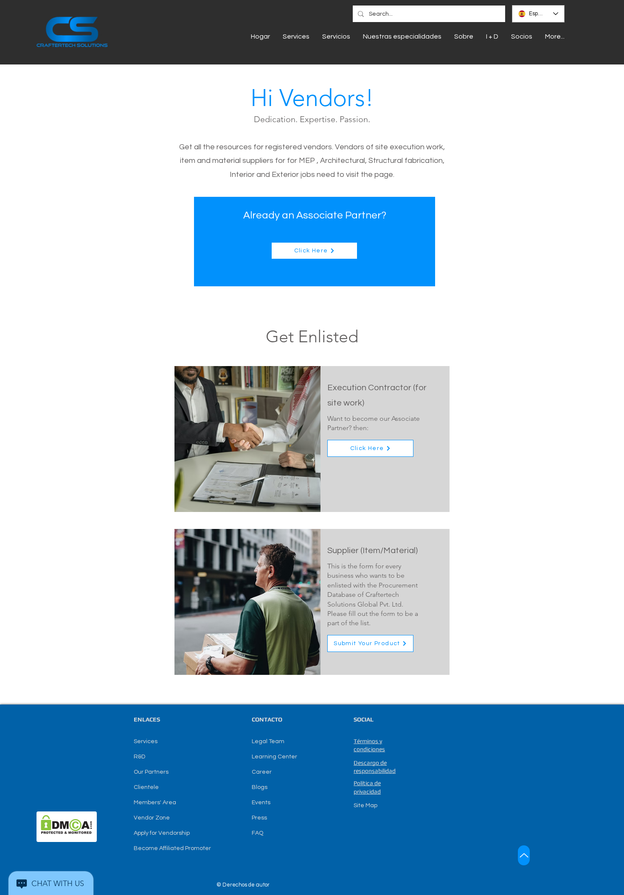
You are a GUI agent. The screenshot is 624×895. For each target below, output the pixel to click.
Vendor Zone (152, 818)
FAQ (257, 833)
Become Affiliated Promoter (172, 848)
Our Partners (151, 772)
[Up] (524, 855)
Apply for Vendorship (162, 833)
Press (259, 818)
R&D (139, 757)
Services (145, 741)
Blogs (259, 787)
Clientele (146, 787)
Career (262, 772)
